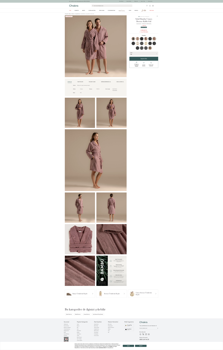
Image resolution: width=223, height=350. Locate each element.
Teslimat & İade (92, 81)
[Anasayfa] (73, 5)
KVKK (65, 332)
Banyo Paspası (79, 337)
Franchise (65, 335)
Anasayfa (66, 13)
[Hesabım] (150, 6)
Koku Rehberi (121, 1)
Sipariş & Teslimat (111, 327)
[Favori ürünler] (147, 6)
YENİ (70, 10)
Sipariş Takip (143, 1)
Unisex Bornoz (77, 13)
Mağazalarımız (66, 330)
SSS (108, 332)
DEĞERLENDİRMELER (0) (106, 81)
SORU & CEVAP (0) (120, 81)
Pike (77, 327)
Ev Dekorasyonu (111, 10)
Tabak (78, 335)
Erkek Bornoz (77, 314)
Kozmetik (77, 10)
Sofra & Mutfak (92, 10)
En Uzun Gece (96, 335)
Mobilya (136, 10)
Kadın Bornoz (69, 314)
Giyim (130, 10)
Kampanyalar (150, 1)
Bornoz (73, 13)
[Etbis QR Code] (67, 339)
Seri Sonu (152, 10)
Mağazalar (136, 1)
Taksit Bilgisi (80, 81)
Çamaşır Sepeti (79, 340)
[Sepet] (153, 6)
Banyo (83, 10)
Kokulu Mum (79, 330)
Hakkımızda (66, 324)
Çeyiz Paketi (96, 332)
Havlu (78, 324)
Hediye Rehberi (128, 1)
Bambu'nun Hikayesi (67, 327)
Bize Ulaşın (110, 324)
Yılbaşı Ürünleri (96, 327)
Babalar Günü (96, 330)
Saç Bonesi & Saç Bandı (98, 314)
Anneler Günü (96, 324)
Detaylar (70, 81)
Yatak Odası (101, 10)
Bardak (78, 332)
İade (109, 330)
